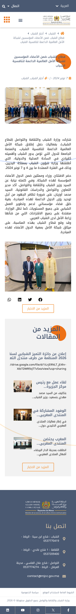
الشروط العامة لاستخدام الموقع (58, 592)
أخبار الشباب (37, 34)
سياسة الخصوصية (30, 592)
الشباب (52, 34)
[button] (20, 20)
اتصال (15, 6)
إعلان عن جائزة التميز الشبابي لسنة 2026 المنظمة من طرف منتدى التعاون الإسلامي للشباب (35, 358)
